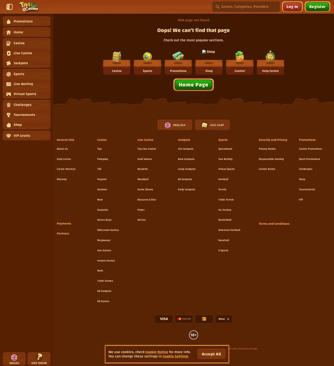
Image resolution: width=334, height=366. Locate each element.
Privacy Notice (267, 148)
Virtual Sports (226, 168)
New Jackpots (186, 158)
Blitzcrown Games (108, 229)
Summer (102, 189)
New (100, 199)
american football (229, 229)
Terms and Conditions (274, 224)
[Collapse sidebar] (9, 7)
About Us (62, 148)
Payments (64, 224)
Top (99, 148)
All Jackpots (104, 290)
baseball (223, 240)
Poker (141, 209)
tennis (222, 189)
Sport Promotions (309, 158)
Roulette (142, 168)
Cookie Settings (175, 356)
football (223, 179)
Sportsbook (225, 148)
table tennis (226, 199)
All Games (103, 301)
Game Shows (145, 189)
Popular (102, 179)
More (226, 319)
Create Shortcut (66, 168)
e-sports (223, 250)
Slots (100, 270)
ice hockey (224, 209)
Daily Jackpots (186, 189)
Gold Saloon (144, 158)
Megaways (103, 240)
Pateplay (102, 158)
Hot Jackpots (185, 148)
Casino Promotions (310, 148)
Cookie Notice (267, 168)
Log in (292, 6)
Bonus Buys (104, 219)
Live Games (104, 250)
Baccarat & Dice (146, 199)
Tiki (99, 168)
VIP (301, 199)
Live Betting (225, 158)
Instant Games (106, 260)
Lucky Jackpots (187, 168)
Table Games (105, 280)
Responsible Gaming (271, 158)
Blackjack (143, 179)
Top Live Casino (146, 148)
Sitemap (62, 179)
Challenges (305, 168)
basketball (224, 219)
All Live (141, 219)
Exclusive (102, 209)
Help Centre (64, 158)
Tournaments (307, 189)
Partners (63, 234)
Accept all (211, 354)
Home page (193, 85)
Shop (302, 179)
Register (317, 6)
